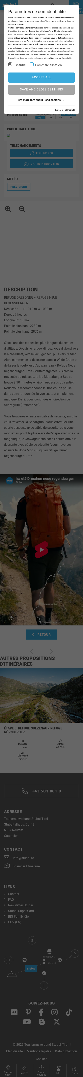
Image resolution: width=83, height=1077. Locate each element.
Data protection (65, 109)
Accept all (41, 77)
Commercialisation (48, 65)
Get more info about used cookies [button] (39, 100)
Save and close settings (41, 89)
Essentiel (19, 65)
